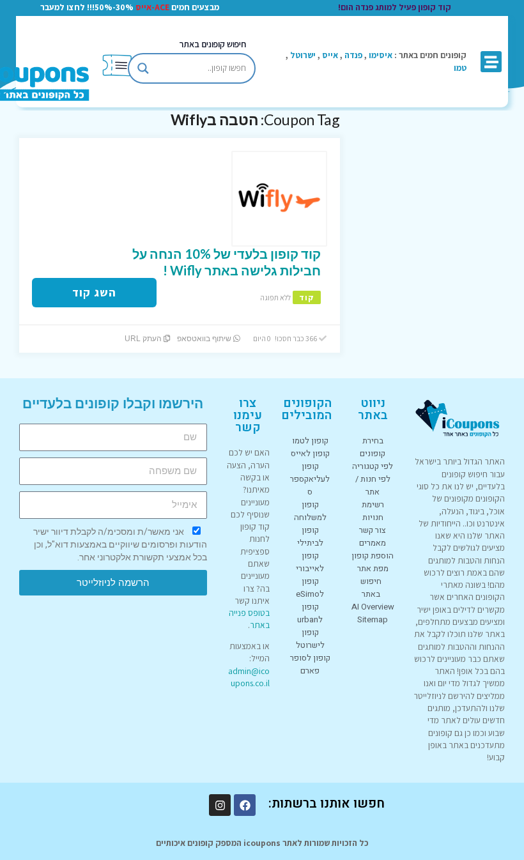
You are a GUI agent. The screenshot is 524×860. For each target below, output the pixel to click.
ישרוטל (303, 55)
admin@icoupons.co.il (249, 677)
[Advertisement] (434, 174)
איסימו (380, 55)
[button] (491, 61)
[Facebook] (245, 805)
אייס (330, 55)
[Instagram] (220, 805)
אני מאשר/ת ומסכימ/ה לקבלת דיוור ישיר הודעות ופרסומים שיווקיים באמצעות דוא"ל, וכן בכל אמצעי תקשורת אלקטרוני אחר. (120, 544)
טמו (460, 67)
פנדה (353, 55)
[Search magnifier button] (143, 68)
